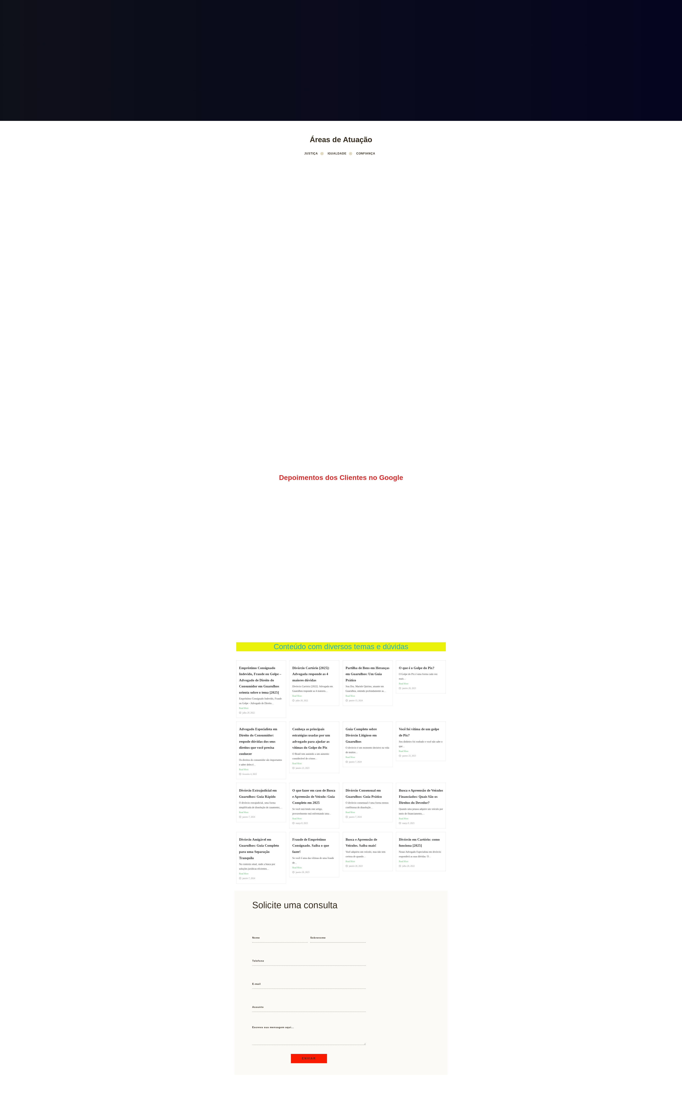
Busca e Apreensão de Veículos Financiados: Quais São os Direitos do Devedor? (421, 797)
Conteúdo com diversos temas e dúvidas (341, 646)
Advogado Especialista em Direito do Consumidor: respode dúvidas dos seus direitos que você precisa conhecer (258, 741)
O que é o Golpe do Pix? (416, 668)
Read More (243, 708)
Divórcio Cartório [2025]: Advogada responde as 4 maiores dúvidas (310, 674)
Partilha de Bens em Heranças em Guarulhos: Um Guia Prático (367, 674)
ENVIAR (309, 1058)
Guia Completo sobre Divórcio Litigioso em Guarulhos (361, 735)
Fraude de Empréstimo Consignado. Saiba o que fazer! (310, 846)
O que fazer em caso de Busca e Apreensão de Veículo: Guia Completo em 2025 (313, 797)
